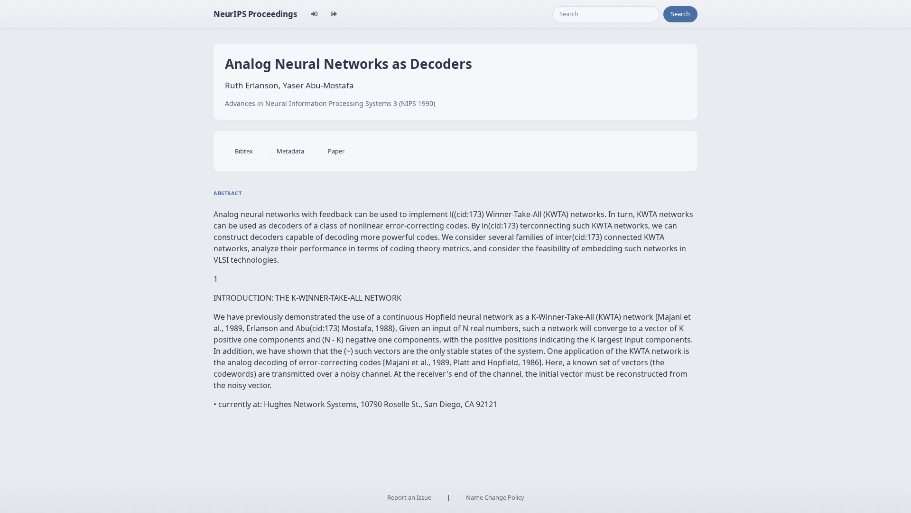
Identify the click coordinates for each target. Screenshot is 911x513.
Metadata (290, 151)
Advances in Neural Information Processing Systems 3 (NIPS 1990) (330, 103)
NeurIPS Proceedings (255, 14)
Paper (336, 151)
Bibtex (244, 151)
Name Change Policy (495, 497)
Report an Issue (409, 497)
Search (680, 14)
